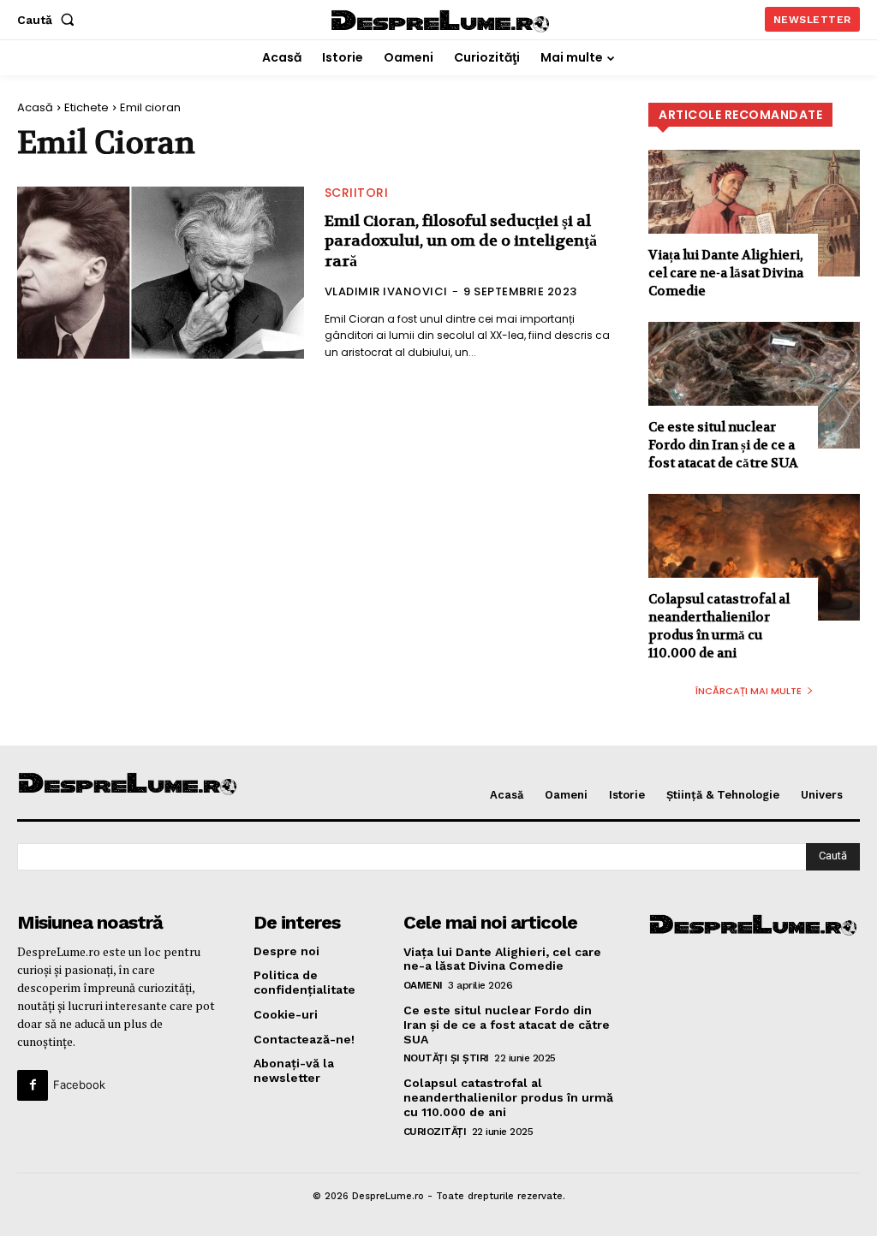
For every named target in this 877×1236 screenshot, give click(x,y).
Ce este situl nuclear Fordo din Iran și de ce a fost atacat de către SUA (723, 445)
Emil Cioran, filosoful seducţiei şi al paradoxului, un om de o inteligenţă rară (461, 241)
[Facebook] (32, 1085)
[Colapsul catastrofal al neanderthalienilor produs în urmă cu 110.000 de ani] (754, 557)
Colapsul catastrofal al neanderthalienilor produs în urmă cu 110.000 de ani (719, 626)
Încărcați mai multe (748, 691)
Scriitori (357, 193)
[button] (49, 20)
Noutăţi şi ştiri (446, 1058)
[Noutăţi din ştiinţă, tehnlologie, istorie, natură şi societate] (114, 784)
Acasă (35, 107)
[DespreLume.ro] (441, 22)
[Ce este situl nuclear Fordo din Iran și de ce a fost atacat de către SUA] (754, 385)
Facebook (79, 1084)
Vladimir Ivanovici (386, 291)
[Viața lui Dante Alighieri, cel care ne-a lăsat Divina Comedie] (754, 213)
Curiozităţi (435, 1132)
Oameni (423, 985)
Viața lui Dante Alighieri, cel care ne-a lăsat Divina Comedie (725, 273)
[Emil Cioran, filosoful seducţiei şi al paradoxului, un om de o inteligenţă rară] (160, 273)
